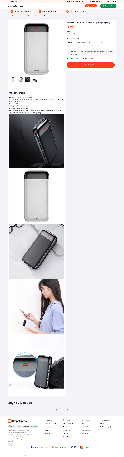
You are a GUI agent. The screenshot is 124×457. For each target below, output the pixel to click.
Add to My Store (90, 65)
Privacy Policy (107, 455)
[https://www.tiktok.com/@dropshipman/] (9, 444)
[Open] (102, 42)
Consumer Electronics (20, 16)
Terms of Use (98, 455)
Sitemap (114, 455)
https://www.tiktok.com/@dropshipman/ (9, 444)
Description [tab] (15, 87)
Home (9, 16)
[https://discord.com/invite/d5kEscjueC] (11, 444)
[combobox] (87, 42)
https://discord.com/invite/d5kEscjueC (11, 444)
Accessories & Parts (36, 16)
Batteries (47, 16)
